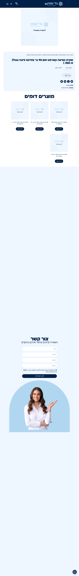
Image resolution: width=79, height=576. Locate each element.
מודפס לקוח (62, 55)
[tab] (68, 68)
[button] (11, 4)
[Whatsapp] (75, 572)
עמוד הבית (70, 55)
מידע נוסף (59, 129)
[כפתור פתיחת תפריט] (46, 4)
